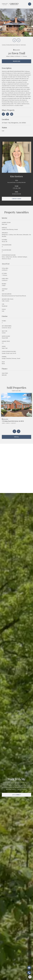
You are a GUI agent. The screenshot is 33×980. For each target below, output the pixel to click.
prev (14, 40)
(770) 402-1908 (16, 188)
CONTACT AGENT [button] (16, 198)
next (18, 40)
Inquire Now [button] (16, 61)
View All (16, 436)
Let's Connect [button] (16, 794)
